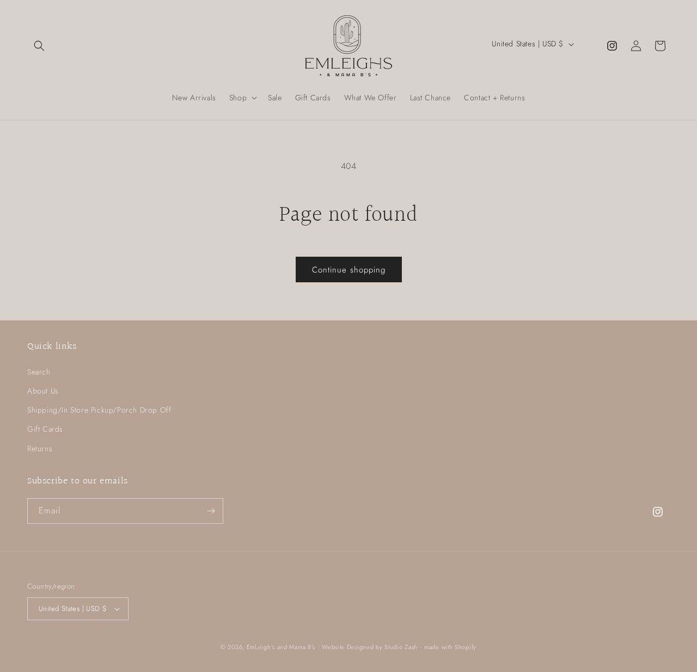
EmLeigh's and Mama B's (281, 647)
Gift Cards (45, 428)
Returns (39, 448)
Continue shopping (349, 270)
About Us (43, 390)
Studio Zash (401, 647)
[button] (39, 46)
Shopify (465, 647)
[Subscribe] (211, 511)
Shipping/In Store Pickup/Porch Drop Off (99, 409)
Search (39, 371)
